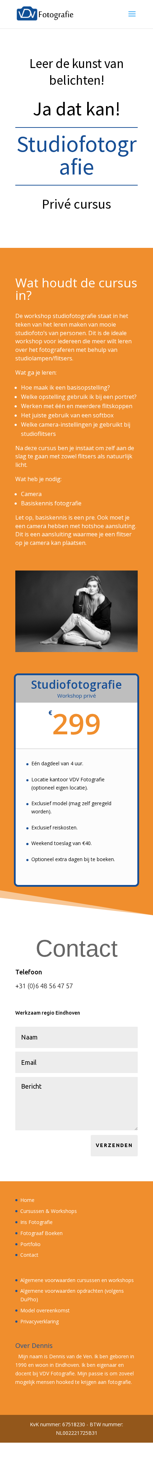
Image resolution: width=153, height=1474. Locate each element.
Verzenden (114, 1145)
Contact (29, 1254)
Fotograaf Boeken (41, 1233)
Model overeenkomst (45, 1310)
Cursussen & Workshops (48, 1211)
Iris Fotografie (36, 1222)
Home (27, 1200)
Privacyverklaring (39, 1321)
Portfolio (30, 1244)
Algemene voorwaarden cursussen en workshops (77, 1280)
